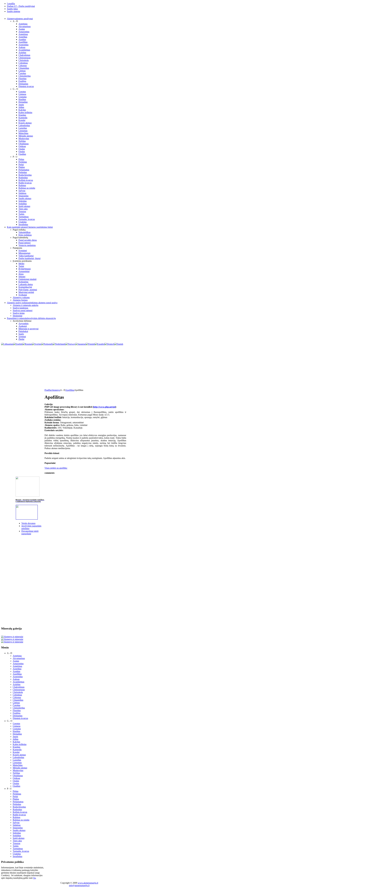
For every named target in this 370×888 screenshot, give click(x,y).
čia (34, 878)
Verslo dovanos (28, 523)
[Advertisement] (185, 367)
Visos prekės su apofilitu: (56, 468)
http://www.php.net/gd (104, 407)
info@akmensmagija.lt (79, 885)
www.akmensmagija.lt (88, 883)
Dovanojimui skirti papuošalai (29, 532)
